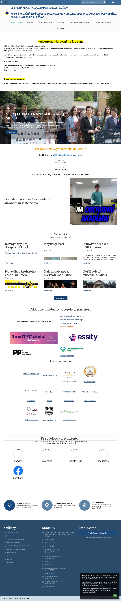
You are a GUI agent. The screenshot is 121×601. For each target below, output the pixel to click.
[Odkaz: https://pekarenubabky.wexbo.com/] (90, 377)
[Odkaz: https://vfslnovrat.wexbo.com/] (69, 378)
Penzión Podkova (90, 401)
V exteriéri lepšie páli (67, 356)
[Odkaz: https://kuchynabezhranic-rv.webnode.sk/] (31, 416)
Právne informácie (13, 542)
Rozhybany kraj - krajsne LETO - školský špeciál (21, 253)
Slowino (49, 401)
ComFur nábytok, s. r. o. (49, 375)
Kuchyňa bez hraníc (31, 420)
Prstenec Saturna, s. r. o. (31, 374)
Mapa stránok (12, 552)
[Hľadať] (104, 2)
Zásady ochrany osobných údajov (18, 546)
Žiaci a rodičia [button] (44, 23)
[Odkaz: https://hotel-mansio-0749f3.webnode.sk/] (49, 417)
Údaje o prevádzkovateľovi (16, 549)
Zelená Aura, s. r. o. (69, 420)
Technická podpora (13, 536)
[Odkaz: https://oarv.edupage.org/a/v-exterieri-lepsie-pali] (72, 352)
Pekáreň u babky (89, 382)
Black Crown (31, 401)
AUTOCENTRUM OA (69, 392)
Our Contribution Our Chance (69, 323)
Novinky (10, 563)
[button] (2, 2)
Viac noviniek (60, 298)
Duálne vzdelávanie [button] (102, 23)
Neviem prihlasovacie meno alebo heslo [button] (98, 538)
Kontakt (10, 559)
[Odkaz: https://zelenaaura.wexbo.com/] (69, 416)
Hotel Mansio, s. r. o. (49, 420)
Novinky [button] (30, 23)
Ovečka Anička (69, 401)
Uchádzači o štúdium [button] (78, 23)
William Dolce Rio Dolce (90, 392)
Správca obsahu (12, 532)
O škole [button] (59, 23)
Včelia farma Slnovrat (69, 381)
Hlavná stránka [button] (16, 23)
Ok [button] (115, 596)
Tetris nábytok (49, 392)
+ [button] (22, 598)
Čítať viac (9, 263)
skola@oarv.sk (50, 539)
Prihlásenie (112, 2)
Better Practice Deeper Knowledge (71, 320)
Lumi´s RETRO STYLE (31, 390)
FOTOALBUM (18, 120)
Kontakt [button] (60, 29)
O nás (9, 556)
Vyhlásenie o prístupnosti (15, 539)
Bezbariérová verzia (12, 598)
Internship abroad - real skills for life (72, 316)
